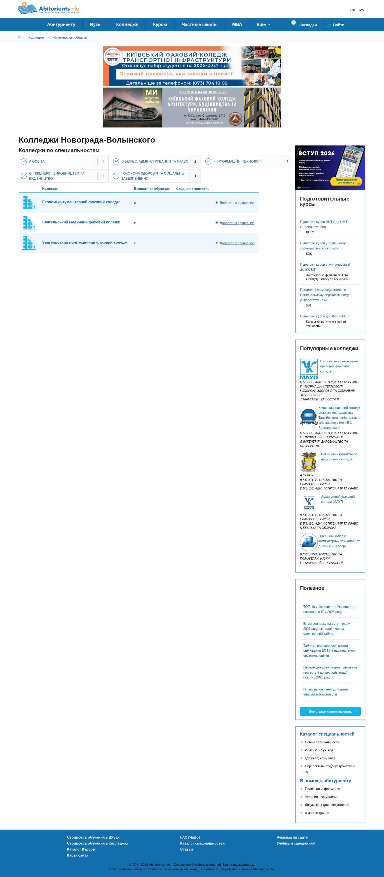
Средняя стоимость (192, 188)
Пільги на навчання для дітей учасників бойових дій (325, 691)
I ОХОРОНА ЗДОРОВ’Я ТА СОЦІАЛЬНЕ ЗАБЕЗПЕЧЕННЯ (152, 176)
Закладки (308, 24)
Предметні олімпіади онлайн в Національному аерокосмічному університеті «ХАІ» (324, 294)
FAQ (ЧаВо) (190, 837)
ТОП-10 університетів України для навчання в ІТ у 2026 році (329, 609)
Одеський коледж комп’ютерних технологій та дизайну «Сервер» (339, 540)
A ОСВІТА (37, 161)
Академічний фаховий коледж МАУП (338, 499)
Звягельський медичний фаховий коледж (81, 222)
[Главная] (53, 8)
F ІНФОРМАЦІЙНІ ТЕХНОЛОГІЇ (238, 161)
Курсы (160, 24)
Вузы (96, 24)
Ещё (261, 24)
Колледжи (127, 24)
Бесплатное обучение (152, 188)
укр (352, 9)
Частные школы (200, 24)
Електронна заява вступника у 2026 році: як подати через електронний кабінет (326, 628)
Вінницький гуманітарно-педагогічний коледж (339, 456)
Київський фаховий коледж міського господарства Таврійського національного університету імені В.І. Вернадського (339, 417)
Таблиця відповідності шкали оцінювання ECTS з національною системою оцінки (329, 650)
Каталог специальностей (327, 733)
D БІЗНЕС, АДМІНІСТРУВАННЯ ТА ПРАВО (154, 161)
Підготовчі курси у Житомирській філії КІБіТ (325, 267)
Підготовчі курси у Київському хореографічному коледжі (323, 245)
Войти (338, 24)
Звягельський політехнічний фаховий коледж (84, 242)
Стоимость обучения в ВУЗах (93, 837)
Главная (21, 37)
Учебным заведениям (296, 843)
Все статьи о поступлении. (330, 711)
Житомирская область (70, 37)
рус (362, 9)
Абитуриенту (61, 24)
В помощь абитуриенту (325, 780)
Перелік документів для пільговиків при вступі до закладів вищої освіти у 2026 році (330, 672)
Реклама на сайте (292, 837)
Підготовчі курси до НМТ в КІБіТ (324, 316)
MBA (237, 24)
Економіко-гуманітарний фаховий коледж (81, 201)
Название (50, 188)
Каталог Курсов (81, 849)
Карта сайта (77, 855)
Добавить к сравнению (237, 202)
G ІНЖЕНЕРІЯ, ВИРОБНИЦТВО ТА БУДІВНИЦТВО (56, 176)
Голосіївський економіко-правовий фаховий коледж (339, 366)
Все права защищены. (239, 864)
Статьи (186, 849)
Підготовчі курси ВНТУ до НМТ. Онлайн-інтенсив (324, 224)
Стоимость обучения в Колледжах (97, 843)
